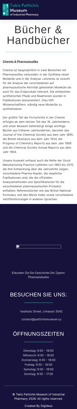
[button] (71, 9)
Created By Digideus (38, 406)
